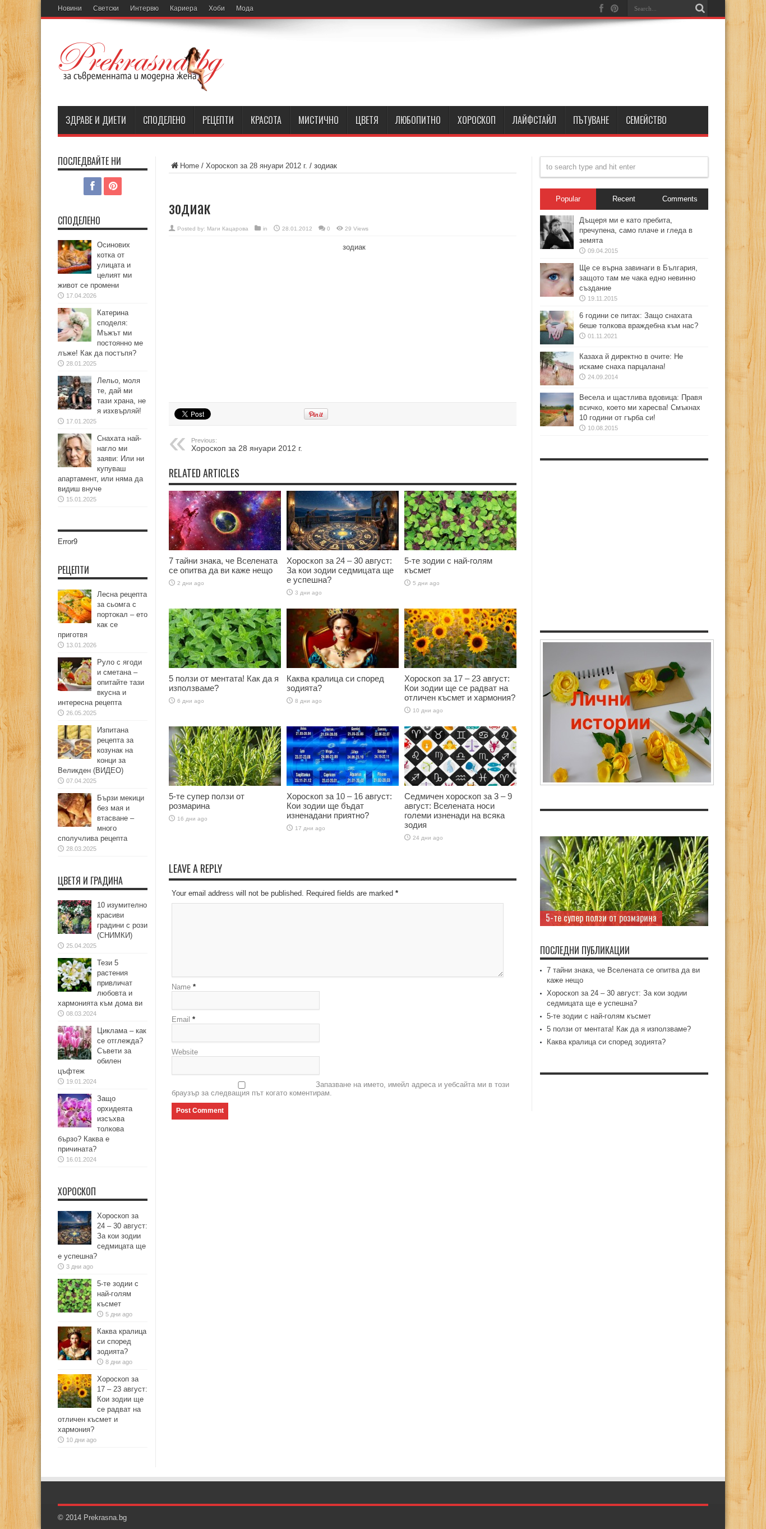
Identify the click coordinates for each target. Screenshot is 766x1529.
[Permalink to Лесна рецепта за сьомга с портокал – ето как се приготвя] (74, 606)
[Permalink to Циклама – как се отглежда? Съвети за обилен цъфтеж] (74, 1043)
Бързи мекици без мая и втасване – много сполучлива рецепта (101, 818)
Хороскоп (477, 120)
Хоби (217, 8)
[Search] (699, 8)
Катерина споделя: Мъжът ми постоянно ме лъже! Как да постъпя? (100, 332)
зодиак (354, 247)
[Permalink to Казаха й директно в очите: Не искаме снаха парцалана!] (557, 368)
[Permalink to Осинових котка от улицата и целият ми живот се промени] (74, 257)
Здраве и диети (96, 120)
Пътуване (591, 120)
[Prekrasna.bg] (142, 67)
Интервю (144, 8)
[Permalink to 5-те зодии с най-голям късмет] (460, 521)
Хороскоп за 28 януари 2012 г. (256, 166)
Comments (680, 199)
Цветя (367, 120)
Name (181, 987)
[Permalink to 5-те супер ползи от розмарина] (225, 756)
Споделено (164, 120)
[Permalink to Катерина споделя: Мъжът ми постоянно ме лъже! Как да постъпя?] (74, 325)
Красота (266, 120)
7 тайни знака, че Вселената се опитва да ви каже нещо (223, 565)
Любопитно (418, 120)
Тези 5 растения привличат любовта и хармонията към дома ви (100, 983)
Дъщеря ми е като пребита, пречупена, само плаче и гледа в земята (636, 230)
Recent (623, 199)
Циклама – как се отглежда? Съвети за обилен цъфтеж (102, 1050)
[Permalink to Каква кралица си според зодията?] (343, 639)
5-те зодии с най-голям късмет (118, 1293)
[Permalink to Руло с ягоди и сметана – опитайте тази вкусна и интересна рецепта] (74, 674)
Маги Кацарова (227, 228)
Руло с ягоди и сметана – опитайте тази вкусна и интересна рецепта (101, 682)
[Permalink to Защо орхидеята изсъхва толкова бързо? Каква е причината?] (74, 1110)
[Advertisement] (253, 317)
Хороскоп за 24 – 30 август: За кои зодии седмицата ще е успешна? (340, 570)
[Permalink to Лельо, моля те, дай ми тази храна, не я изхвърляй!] (74, 392)
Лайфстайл (534, 120)
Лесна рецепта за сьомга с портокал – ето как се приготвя (102, 614)
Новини (70, 8)
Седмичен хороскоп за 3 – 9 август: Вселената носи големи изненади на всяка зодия (458, 810)
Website (185, 1052)
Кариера (183, 8)
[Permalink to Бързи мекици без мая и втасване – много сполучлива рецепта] (74, 810)
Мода (244, 8)
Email (181, 1019)
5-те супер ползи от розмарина (206, 800)
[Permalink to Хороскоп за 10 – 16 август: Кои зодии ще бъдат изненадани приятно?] (343, 756)
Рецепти (218, 120)
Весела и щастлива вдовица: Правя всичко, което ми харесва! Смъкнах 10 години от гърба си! (640, 407)
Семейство (646, 120)
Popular (568, 199)
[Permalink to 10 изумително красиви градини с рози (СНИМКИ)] (74, 917)
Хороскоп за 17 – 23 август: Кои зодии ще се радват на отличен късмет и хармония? (459, 688)
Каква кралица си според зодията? (121, 1341)
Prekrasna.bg (105, 1517)
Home (189, 166)
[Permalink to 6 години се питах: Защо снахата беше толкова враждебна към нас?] (557, 327)
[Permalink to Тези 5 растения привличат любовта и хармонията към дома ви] (74, 975)
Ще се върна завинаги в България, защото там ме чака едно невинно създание (638, 278)
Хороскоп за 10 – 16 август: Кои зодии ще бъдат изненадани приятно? (339, 805)
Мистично (318, 120)
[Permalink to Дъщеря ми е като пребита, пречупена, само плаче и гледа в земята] (557, 232)
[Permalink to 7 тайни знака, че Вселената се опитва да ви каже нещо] (225, 521)
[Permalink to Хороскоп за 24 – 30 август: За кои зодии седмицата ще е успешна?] (343, 521)
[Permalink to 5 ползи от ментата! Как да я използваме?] (225, 639)
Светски (106, 8)
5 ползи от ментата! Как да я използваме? (619, 1029)
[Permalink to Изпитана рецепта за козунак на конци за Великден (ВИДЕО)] (74, 742)
